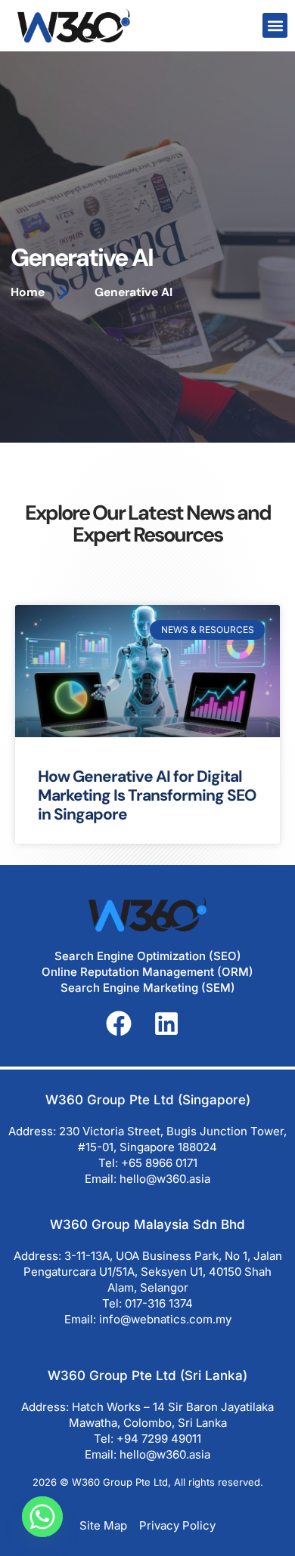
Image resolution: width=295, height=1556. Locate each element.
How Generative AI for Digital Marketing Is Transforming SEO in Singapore (147, 795)
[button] (274, 25)
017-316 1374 (159, 1303)
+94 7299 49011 (158, 1438)
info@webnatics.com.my (165, 1319)
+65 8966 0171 (159, 1163)
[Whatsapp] (42, 1516)
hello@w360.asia (165, 1179)
